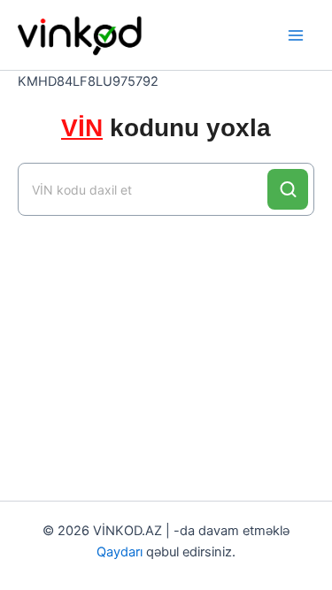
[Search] (287, 189)
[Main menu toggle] (295, 35)
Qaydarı (120, 552)
